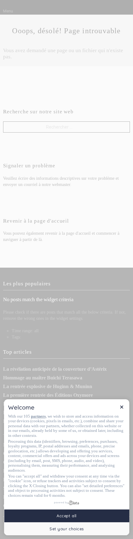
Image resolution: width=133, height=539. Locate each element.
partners (38, 416)
